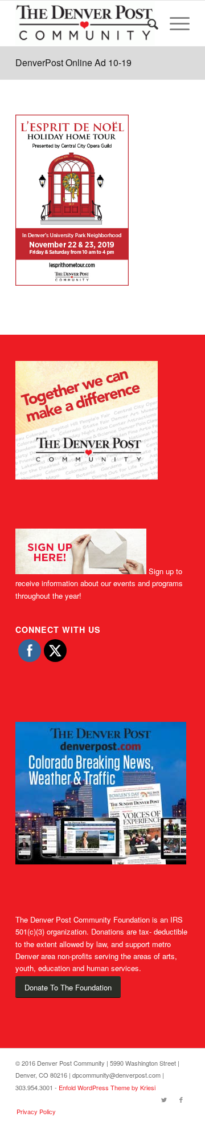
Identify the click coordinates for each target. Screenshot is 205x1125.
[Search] (147, 23)
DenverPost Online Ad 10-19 (73, 62)
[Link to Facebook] (181, 1099)
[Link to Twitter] (164, 1099)
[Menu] (174, 23)
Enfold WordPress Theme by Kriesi (107, 1087)
